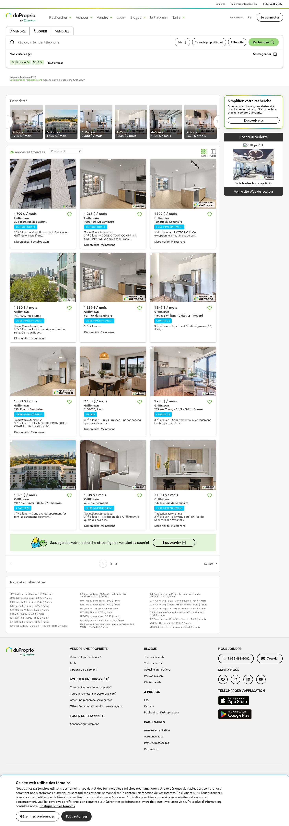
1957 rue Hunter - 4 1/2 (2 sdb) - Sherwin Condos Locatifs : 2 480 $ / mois (175, 595)
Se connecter (269, 17)
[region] (144, 800)
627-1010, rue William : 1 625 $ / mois (29, 609)
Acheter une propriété (89, 679)
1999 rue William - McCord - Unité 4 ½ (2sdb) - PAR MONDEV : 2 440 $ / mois (107, 625)
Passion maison (153, 676)
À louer (40, 31)
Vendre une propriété (89, 649)
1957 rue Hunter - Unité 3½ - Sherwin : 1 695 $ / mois (178, 619)
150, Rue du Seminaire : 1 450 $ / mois (100, 604)
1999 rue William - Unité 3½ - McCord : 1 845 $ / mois (38, 625)
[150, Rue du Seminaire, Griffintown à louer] (43, 371)
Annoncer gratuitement (84, 724)
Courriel (272, 658)
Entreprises (159, 17)
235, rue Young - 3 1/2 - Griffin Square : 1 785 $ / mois (178, 600)
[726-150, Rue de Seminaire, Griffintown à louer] (183, 465)
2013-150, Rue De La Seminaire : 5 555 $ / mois (175, 627)
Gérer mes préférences (37, 816)
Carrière (149, 706)
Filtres (235, 42)
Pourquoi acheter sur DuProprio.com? (93, 693)
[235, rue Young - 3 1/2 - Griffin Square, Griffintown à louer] (183, 371)
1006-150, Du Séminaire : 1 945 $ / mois (31, 602)
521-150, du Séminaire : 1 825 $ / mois (29, 621)
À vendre (18, 31)
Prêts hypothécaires (156, 743)
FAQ (147, 700)
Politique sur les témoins (57, 806)
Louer (121, 17)
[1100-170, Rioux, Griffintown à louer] (113, 371)
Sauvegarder (172, 542)
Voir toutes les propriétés (253, 183)
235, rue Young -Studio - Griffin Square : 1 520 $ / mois (178, 604)
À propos (152, 692)
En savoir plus (254, 120)
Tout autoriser (76, 816)
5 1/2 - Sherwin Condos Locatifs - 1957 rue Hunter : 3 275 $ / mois (177, 613)
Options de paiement (83, 669)
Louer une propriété (87, 716)
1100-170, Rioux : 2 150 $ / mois (96, 612)
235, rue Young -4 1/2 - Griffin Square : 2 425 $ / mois (178, 608)
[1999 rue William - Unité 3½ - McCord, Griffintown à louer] (183, 277)
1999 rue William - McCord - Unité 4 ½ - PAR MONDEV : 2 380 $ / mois (103, 595)
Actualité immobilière (157, 669)
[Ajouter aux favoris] (69, 214)
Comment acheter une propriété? (90, 687)
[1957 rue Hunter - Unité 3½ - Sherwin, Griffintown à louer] (43, 465)
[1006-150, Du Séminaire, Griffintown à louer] (113, 184)
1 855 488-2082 (273, 4)
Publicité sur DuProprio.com (161, 712)
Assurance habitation (157, 730)
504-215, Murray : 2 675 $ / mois (27, 613)
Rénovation (151, 749)
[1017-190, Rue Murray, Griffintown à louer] (43, 277)
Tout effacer (55, 63)
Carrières (220, 3)
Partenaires (154, 722)
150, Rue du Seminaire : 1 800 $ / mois (100, 600)
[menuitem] (105, 660)
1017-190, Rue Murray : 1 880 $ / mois (29, 617)
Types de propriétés (206, 42)
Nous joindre (236, 17)
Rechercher (261, 42)
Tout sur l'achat (153, 663)
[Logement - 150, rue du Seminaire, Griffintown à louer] (183, 184)
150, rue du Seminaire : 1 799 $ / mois (29, 605)
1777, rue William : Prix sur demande (99, 608)
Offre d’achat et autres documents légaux (96, 706)
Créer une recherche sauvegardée (91, 700)
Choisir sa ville (152, 682)
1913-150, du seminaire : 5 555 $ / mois (100, 616)
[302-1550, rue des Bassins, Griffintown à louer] (43, 184)
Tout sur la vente (154, 657)
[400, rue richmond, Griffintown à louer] (113, 465)
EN (249, 17)
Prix (180, 42)
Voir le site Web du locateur (253, 191)
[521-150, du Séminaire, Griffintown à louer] (113, 277)
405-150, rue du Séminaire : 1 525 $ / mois (102, 620)
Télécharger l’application (244, 3)
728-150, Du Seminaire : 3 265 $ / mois (170, 623)
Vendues (62, 31)
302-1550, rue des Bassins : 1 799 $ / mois (31, 593)
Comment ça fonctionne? (85, 657)
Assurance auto (153, 736)
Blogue (150, 649)
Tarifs (73, 663)
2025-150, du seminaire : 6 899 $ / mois (31, 597)
